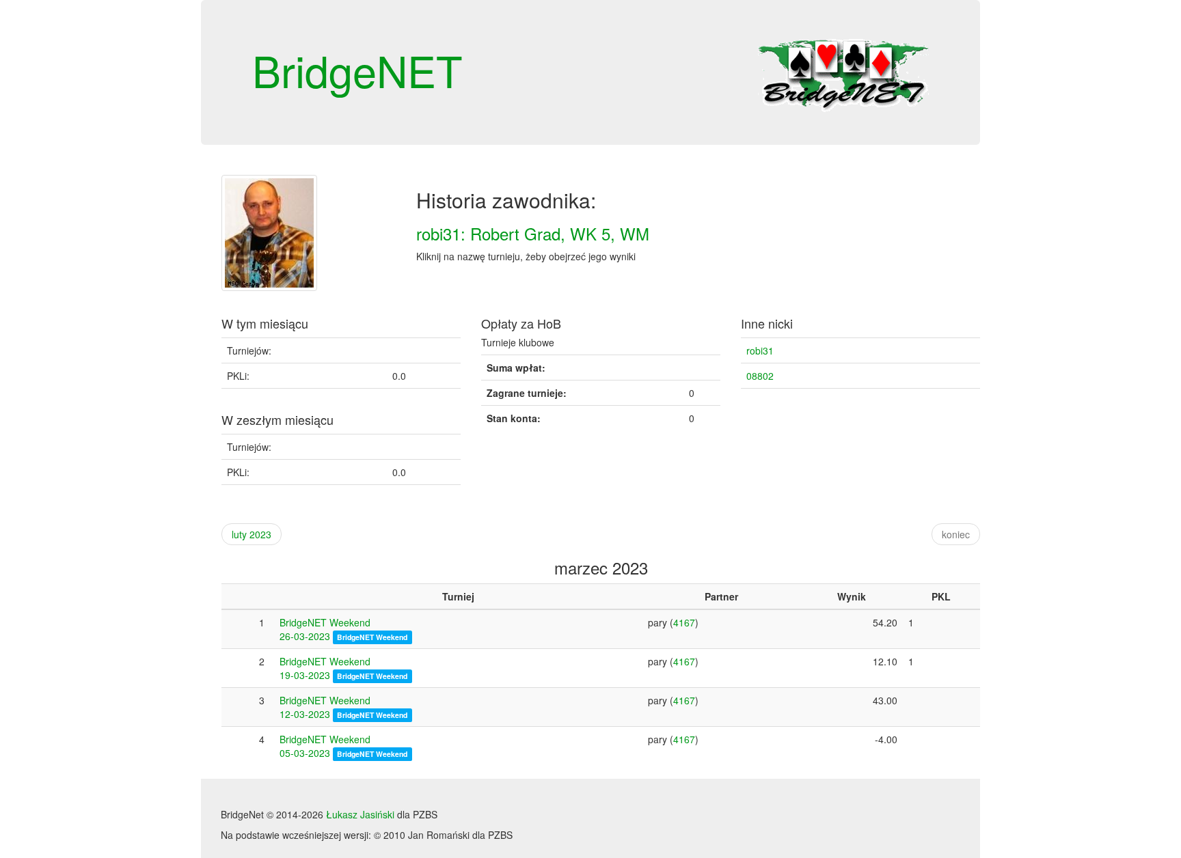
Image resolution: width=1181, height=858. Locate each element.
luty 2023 (251, 534)
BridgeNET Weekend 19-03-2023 (325, 668)
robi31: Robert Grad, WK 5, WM (532, 233)
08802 (760, 376)
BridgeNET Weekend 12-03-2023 (325, 707)
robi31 (760, 350)
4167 (684, 622)
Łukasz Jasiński (360, 814)
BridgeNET (357, 69)
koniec (956, 534)
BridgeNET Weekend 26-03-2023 (325, 629)
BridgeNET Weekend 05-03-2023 (325, 746)
